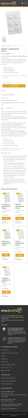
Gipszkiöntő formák (12, 45)
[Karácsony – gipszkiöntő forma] (24, 49)
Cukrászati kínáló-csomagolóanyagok (10, 353)
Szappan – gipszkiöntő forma (6, 280)
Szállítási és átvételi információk (8, 378)
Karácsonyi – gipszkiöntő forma (6, 206)
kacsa (19, 102)
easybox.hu (3, 45)
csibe (6, 102)
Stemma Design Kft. (12, 414)
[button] (8, 95)
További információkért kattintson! (9, 408)
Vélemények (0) (9, 108)
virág (2, 104)
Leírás (2, 108)
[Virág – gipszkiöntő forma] (26, 49)
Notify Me (14, 86)
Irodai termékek (4, 361)
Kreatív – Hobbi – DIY (6, 367)
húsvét (16, 102)
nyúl (22, 102)
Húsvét (19, 45)
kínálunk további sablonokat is (18, 131)
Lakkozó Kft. (19, 414)
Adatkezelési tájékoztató (6, 383)
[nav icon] (26, 3)
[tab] (2, 108)
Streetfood (3, 355)
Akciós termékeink (5, 350)
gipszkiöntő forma (10, 102)
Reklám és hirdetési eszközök (8, 364)
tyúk (24, 102)
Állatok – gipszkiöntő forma (19, 206)
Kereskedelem (4, 358)
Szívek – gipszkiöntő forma (19, 243)
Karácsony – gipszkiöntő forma (6, 243)
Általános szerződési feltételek (8, 381)
